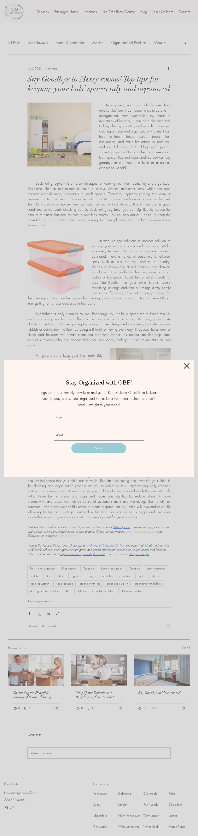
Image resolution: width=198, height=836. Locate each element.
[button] (186, 366)
